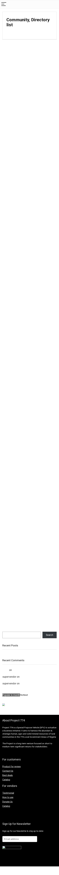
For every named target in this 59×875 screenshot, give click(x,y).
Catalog (6, 779)
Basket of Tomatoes (31, 676)
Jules (5, 670)
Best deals (7, 775)
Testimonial (8, 793)
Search (6, 630)
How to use (7, 797)
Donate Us (7, 801)
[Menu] (4, 4)
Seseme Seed (20, 670)
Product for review (11, 766)
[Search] (54, 4)
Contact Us (7, 771)
